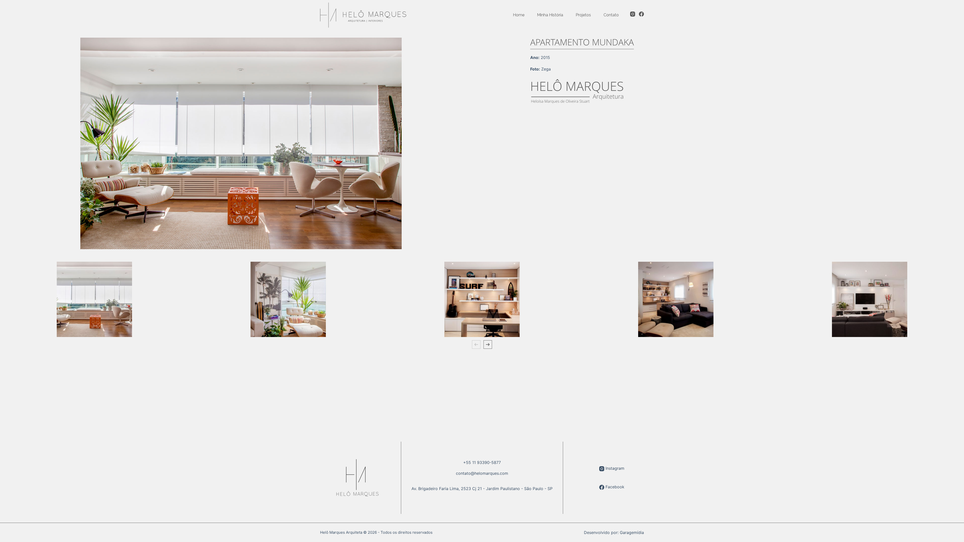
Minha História (550, 15)
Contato (611, 15)
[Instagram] (632, 14)
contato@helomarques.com (482, 473)
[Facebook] (641, 14)
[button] (476, 344)
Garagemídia (632, 532)
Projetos (583, 15)
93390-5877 (489, 462)
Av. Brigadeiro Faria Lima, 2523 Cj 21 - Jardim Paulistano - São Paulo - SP (482, 488)
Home (518, 15)
